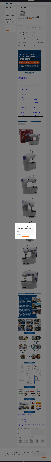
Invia (25, 236)
